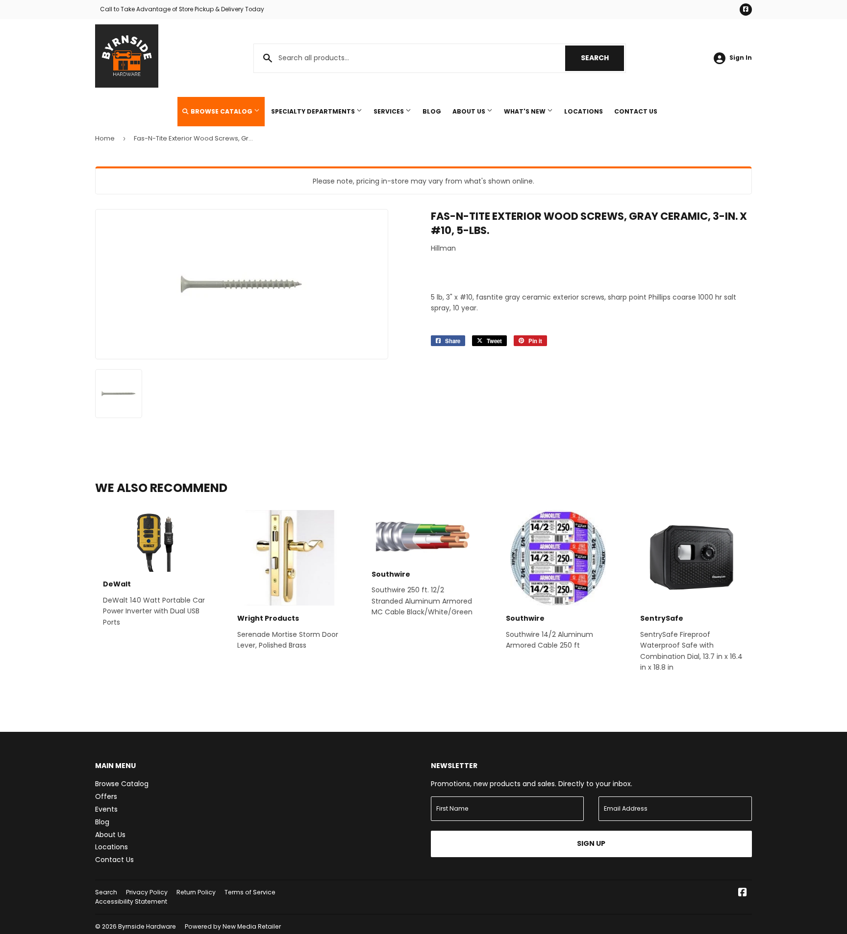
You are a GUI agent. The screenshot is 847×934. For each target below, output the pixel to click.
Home (105, 138)
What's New (525, 111)
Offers (106, 796)
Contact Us (635, 111)
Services (389, 111)
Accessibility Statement (131, 901)
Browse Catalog (221, 111)
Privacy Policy (147, 892)
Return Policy (196, 892)
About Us (469, 111)
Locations (583, 111)
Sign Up (591, 843)
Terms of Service (249, 892)
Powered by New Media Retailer (233, 926)
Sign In (740, 58)
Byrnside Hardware (147, 926)
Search (602, 58)
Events (106, 809)
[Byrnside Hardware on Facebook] (742, 893)
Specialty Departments (313, 111)
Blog (432, 111)
